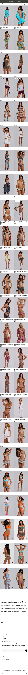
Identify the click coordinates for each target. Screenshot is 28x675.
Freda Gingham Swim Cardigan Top (19, 344)
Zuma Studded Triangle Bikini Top (19, 564)
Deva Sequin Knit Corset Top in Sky (5, 589)
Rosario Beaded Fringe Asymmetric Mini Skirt (21, 271)
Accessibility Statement (6, 670)
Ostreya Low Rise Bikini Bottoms (5, 247)
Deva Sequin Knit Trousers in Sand (5, 394)
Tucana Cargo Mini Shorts (18, 247)
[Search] (21, 4)
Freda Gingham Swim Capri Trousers (5, 369)
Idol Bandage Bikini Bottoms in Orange (6, 540)
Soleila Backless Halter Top (18, 51)
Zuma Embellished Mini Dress (4, 271)
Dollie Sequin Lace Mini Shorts (19, 540)
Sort (2, 673)
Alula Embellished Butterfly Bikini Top (5, 419)
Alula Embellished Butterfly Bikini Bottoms (20, 394)
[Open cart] (24, 4)
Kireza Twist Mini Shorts (17, 75)
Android (4, 638)
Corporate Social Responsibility (16, 670)
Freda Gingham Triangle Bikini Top (19, 319)
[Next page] (15, 618)
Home (2, 622)
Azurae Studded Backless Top (19, 27)
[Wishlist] (22, 4)
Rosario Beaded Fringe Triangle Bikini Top (20, 295)
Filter (26, 673)
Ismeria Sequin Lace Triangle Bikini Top (20, 589)
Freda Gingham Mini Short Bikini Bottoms (6, 344)
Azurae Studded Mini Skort (4, 27)
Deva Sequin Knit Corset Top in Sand (20, 369)
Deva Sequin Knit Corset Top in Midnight (6, 319)
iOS (3, 636)
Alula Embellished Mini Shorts (4, 564)
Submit (23, 650)
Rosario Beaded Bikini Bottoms (5, 295)
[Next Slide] (13, 16)
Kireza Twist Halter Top (3, 75)
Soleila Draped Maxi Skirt (4, 51)
